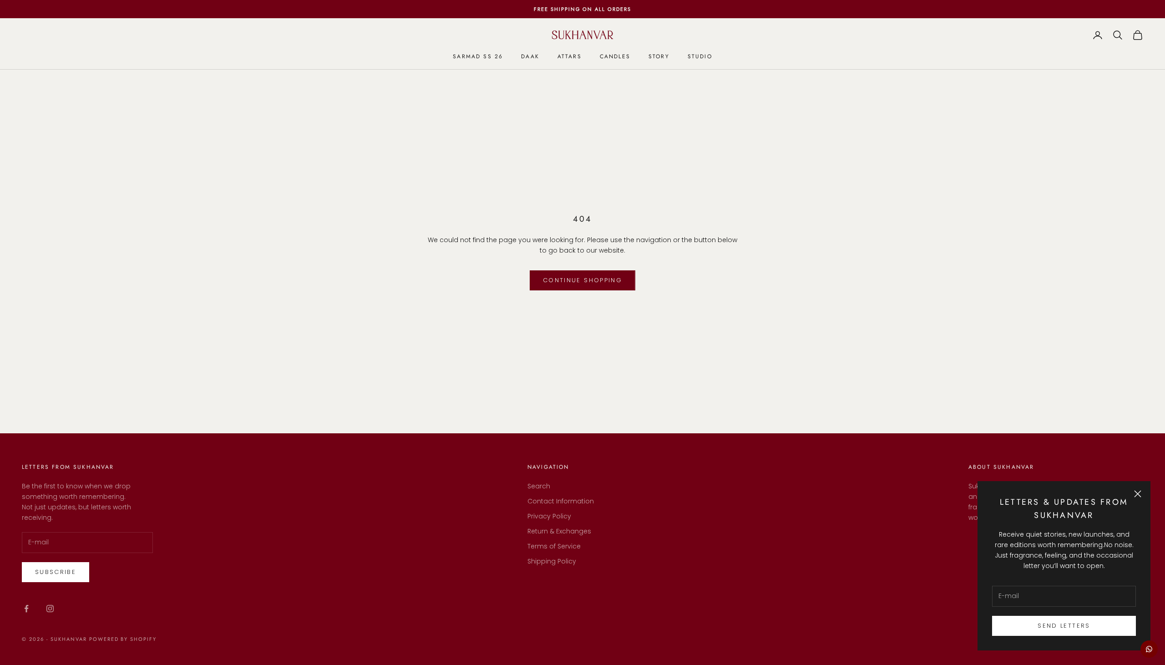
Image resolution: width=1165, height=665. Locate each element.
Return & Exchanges (559, 531)
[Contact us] (1149, 649)
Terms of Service (554, 546)
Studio (700, 56)
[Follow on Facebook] (26, 608)
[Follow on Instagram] (50, 608)
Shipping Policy (551, 561)
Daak (530, 56)
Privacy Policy (549, 516)
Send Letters (1064, 625)
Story (658, 56)
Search (538, 486)
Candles (615, 56)
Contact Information (560, 501)
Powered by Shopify (123, 639)
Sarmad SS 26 (478, 56)
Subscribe (55, 572)
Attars (569, 56)
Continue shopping (582, 280)
